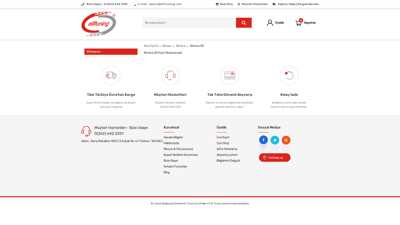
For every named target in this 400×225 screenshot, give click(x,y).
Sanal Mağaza (163, 203)
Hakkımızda (171, 143)
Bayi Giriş (226, 4)
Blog (167, 172)
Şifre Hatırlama (227, 149)
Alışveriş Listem (227, 155)
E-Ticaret (216, 203)
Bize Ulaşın (171, 160)
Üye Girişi (223, 143)
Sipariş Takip (286, 4)
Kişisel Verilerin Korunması (181, 155)
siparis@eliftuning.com (165, 4)
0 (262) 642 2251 (116, 4)
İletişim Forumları (175, 166)
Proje (204, 203)
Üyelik (279, 23)
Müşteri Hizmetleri (255, 4)
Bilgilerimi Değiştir (228, 160)
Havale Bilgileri (173, 137)
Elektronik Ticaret (184, 203)
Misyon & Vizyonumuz (178, 149)
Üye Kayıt (223, 137)
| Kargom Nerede (307, 4)
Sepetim (308, 22)
